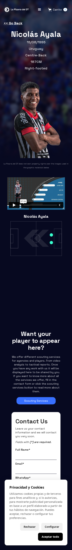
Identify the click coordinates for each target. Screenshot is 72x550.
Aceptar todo (50, 536)
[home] (16, 9)
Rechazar (30, 527)
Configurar (52, 527)
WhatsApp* (23, 477)
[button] (39, 9)
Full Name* (22, 449)
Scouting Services (36, 400)
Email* (19, 463)
